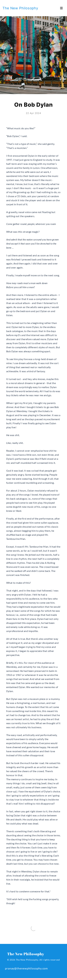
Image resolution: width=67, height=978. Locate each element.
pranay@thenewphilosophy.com (26, 968)
